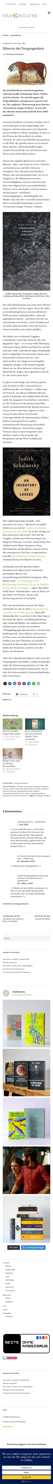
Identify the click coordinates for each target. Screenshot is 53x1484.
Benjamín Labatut (41, 787)
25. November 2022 (26, 861)
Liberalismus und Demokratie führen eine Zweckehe (13, 918)
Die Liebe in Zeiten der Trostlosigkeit (18, 966)
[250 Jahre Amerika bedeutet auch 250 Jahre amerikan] (26, 1219)
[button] (5, 683)
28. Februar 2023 (25, 883)
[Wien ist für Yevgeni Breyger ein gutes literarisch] (26, 1121)
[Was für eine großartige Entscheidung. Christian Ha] (26, 1023)
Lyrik (7, 1276)
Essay (6, 35)
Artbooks (9, 1316)
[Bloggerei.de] (10, 1359)
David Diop (14, 789)
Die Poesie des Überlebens (13, 969)
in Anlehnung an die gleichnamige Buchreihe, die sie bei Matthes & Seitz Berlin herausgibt (26, 584)
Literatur (6, 1263)
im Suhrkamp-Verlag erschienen (29, 556)
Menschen (7, 1295)
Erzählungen (10, 1269)
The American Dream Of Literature (16, 972)
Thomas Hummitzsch (15, 54)
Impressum (34, 4)
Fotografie (7, 1313)
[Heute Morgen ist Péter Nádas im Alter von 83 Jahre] (26, 1072)
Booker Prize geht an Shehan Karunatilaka (11, 763)
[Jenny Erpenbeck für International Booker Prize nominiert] (35, 724)
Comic (5, 1310)
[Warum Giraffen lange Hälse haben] (12, 724)
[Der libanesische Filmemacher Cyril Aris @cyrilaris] (26, 1170)
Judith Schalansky (32, 793)
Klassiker (9, 1273)
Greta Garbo (22, 791)
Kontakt (22, 4)
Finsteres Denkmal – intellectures (31, 822)
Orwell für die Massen (42, 917)
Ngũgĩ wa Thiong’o (36, 796)
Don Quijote (24, 789)
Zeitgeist (9, 1302)
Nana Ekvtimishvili (20, 796)
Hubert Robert (33, 791)
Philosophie (10, 1291)
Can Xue (6, 789)
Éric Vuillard (35, 789)
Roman (8, 1266)
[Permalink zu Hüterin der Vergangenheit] (26, 84)
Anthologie (9, 1280)
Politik (8, 1298)
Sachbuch (15, 35)
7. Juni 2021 (22, 824)
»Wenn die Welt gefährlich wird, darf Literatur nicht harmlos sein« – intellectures (32, 878)
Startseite (11, 4)
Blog (45, 4)
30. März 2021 (20, 43)
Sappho (47, 796)
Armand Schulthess (25, 787)
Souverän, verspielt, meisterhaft (16, 959)
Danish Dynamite (10, 962)
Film (4, 1306)
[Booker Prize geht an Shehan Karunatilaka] (12, 753)
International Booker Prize (13, 793)
